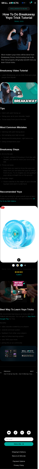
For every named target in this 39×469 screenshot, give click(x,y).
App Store (31, 316)
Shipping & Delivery (19, 452)
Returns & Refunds (19, 456)
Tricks (16, 21)
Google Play (4, 319)
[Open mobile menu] (35, 3)
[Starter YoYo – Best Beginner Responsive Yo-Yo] (19, 234)
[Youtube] (9, 432)
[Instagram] (22, 432)
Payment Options (19, 461)
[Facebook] (29, 432)
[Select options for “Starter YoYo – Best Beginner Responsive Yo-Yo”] (18, 260)
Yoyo (21, 21)
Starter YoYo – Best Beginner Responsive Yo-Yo (19, 269)
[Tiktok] (15, 432)
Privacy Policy (19, 465)
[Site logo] (9, 3)
